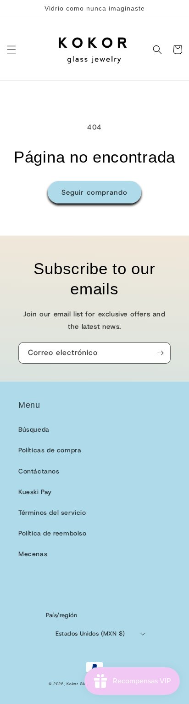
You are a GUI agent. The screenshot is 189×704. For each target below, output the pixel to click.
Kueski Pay (35, 492)
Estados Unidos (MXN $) (90, 633)
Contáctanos (39, 471)
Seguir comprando (94, 192)
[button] (11, 49)
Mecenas (32, 554)
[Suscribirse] (160, 353)
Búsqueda (34, 429)
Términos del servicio (52, 512)
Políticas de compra (49, 450)
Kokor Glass (79, 684)
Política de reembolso (52, 533)
